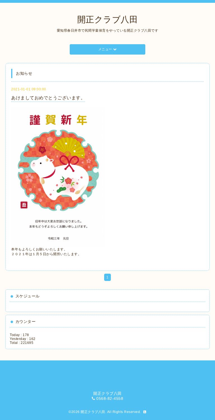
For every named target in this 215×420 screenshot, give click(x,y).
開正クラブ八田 (107, 19)
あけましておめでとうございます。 (48, 97)
